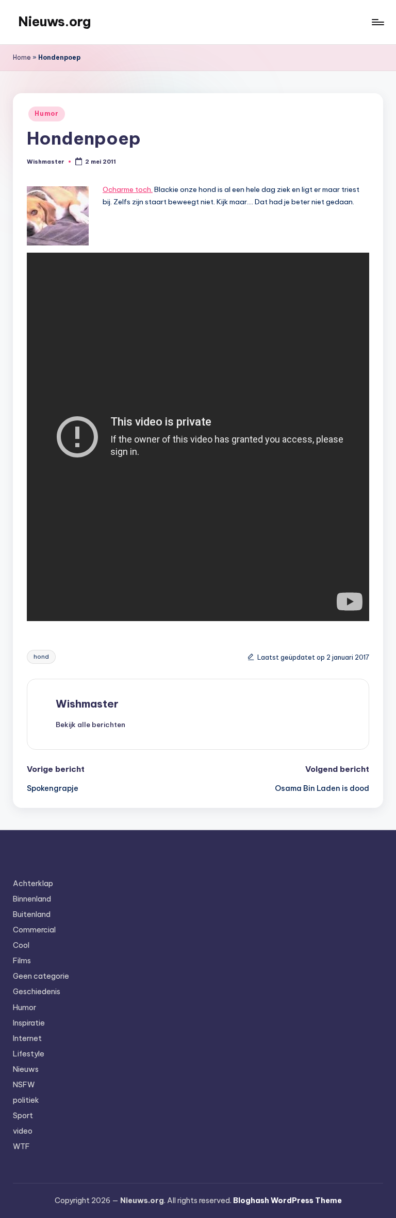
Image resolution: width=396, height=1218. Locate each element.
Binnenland (32, 899)
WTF (21, 1146)
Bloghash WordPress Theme (287, 1200)
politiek (26, 1100)
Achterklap (33, 883)
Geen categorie (41, 976)
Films (22, 960)
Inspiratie (29, 1023)
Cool (21, 945)
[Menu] (377, 22)
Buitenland (32, 914)
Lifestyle (28, 1053)
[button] (90, 724)
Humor (47, 113)
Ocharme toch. (128, 189)
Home (22, 57)
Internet (27, 1038)
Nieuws (26, 1069)
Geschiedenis (36, 991)
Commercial (34, 929)
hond (41, 656)
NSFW (24, 1084)
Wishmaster (87, 703)
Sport (23, 1115)
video (22, 1131)
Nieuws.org (54, 21)
